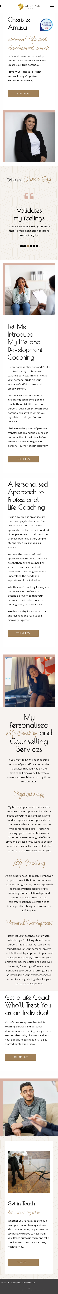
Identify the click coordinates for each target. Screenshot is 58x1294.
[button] (52, 6)
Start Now (23, 93)
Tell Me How (23, 459)
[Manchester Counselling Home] (29, 6)
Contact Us (23, 1262)
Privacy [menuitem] (5, 1282)
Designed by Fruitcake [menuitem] (23, 1282)
